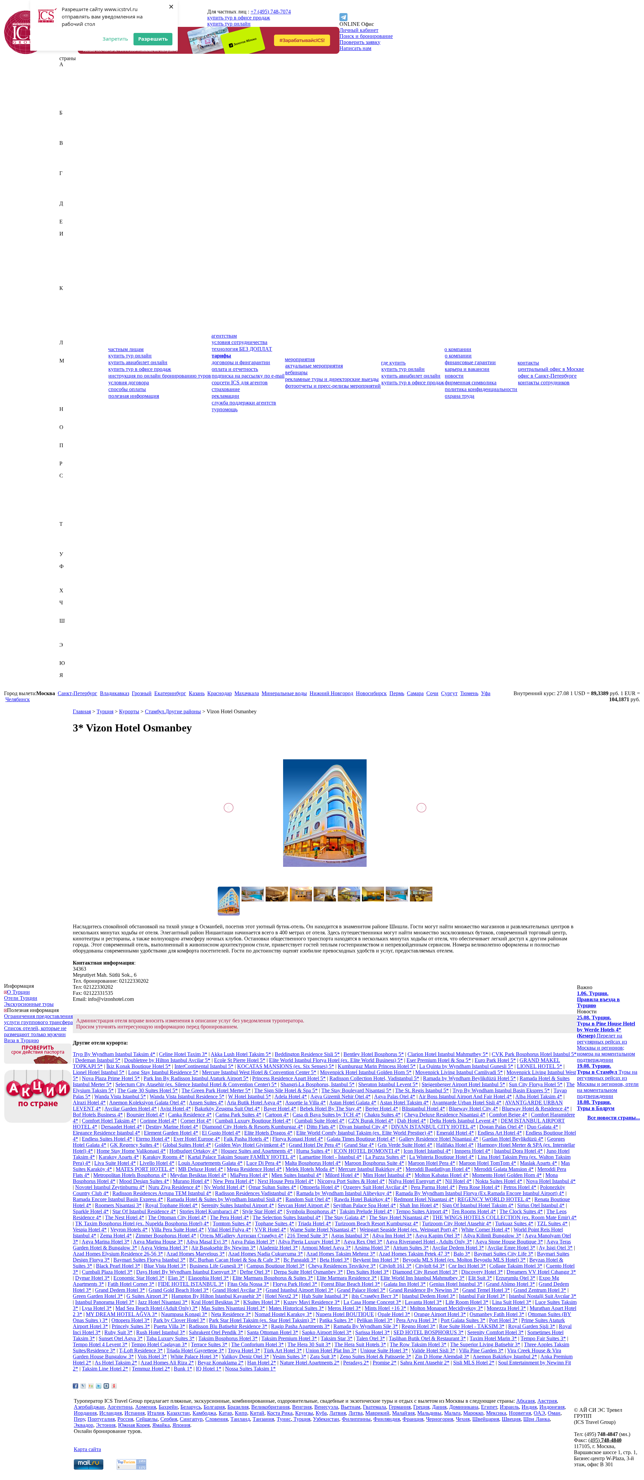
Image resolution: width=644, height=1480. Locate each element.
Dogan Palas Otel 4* (501, 1127)
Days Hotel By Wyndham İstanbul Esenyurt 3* (186, 1272)
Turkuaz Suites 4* (514, 1223)
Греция (67, 191)
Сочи (432, 693)
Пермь (396, 693)
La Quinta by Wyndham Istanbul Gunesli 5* (466, 1066)
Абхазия (68, 70)
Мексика (69, 397)
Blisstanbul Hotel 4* (423, 1108)
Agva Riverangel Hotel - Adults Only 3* (429, 1241)
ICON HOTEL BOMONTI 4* (367, 1151)
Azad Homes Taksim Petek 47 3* (414, 1254)
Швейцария (72, 627)
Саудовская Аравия (81, 481)
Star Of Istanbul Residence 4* (144, 1211)
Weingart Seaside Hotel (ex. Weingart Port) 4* (409, 1229)
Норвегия (70, 421)
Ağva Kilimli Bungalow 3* (492, 1235)
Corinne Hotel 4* (158, 1121)
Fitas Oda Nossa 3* (248, 1284)
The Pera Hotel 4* (229, 1217)
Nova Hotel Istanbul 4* (551, 1181)
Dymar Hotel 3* (92, 1278)
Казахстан (71, 294)
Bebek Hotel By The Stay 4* (331, 1108)
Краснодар (219, 693)
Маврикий (71, 367)
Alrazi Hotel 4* (89, 1102)
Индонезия (72, 252)
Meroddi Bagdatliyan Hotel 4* (438, 1169)
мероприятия (300, 359)
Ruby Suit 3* (118, 1332)
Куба (64, 330)
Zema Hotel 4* (116, 1235)
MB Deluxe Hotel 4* (200, 1169)
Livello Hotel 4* (157, 1163)
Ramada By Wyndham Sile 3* (365, 1326)
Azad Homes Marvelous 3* (195, 1254)
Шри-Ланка (72, 639)
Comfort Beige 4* (508, 1114)
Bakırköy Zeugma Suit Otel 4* (227, 1108)
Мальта (67, 385)
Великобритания (78, 149)
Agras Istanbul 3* (350, 1235)
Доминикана (74, 215)
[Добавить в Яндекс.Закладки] (114, 1386)
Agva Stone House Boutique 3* (509, 1241)
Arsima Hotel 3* (371, 1248)
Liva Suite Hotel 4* (115, 1163)
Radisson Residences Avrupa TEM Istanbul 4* (161, 1193)
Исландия (70, 270)
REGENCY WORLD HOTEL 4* (494, 1199)
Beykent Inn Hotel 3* (376, 1260)
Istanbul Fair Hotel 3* (482, 1296)
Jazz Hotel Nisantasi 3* (162, 1302)
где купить (393, 363)
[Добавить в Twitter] (98, 1386)
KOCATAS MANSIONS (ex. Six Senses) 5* (285, 1066)
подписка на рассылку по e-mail (248, 376)
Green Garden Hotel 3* (98, 1296)
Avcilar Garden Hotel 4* (130, 1108)
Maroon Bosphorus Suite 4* (374, 1163)
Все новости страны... (613, 1117)
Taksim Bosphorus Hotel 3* (228, 1338)
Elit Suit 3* (480, 1278)
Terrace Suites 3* (209, 1344)
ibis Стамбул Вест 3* (375, 1296)
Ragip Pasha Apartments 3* (300, 1326)
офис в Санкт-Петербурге (547, 376)
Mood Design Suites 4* (144, 1181)
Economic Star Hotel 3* (138, 1278)
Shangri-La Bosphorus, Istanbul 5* (317, 1084)
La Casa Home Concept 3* (372, 1302)
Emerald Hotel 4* (455, 1133)
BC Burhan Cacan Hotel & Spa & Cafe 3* (234, 1260)
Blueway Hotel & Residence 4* (535, 1108)
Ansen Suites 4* (206, 1102)
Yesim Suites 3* (289, 1356)
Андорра (69, 94)
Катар (66, 306)
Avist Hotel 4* (175, 1108)
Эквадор (69, 651)
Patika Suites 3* (336, 1320)
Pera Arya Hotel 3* (416, 1320)
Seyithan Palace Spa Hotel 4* (364, 1205)
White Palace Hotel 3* (194, 1356)
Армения (69, 107)
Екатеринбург (170, 693)
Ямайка (68, 681)
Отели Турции (20, 998)
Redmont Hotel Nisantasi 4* (424, 1199)
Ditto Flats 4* (321, 1127)
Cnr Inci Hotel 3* (467, 1266)
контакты (528, 363)
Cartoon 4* (277, 1114)
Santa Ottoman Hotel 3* (272, 1332)
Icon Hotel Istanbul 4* (427, 1151)
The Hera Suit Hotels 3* (360, 1344)
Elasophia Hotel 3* (208, 1278)
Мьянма (68, 403)
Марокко (69, 391)
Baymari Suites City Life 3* (503, 1254)
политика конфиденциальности (481, 389)
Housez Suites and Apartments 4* (256, 1151)
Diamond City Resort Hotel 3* (425, 1272)
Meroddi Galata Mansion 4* (504, 1169)
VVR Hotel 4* (270, 1229)
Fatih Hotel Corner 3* (131, 1284)
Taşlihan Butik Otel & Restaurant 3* (427, 1338)
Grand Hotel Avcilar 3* (237, 1290)
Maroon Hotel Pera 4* (431, 1163)
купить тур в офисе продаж (238, 17)
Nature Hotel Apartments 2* (309, 1362)
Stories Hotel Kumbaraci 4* (208, 1211)
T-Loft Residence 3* (141, 1350)
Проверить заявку (359, 42)
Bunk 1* (183, 1368)
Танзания (70, 536)
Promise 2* (384, 1362)
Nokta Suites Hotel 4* (498, 1181)
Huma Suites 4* (313, 1151)
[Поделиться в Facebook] (75, 1386)
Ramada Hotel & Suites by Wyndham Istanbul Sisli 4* (224, 1199)
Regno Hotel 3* (418, 1326)
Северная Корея (77, 488)
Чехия (66, 615)
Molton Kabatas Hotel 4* (441, 1175)
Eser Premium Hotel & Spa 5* (439, 1060)
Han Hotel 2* (261, 1362)
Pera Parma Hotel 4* (433, 1187)
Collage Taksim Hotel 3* (515, 1266)
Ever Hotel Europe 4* (196, 1139)
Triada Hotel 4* (314, 1223)
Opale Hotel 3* (394, 1314)
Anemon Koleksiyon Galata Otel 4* (147, 1102)
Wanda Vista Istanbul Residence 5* (187, 1096)
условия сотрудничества (239, 342)
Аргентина (72, 100)
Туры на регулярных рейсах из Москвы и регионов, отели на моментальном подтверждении (608, 1081)
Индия (66, 246)
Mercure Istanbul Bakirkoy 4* (370, 1169)
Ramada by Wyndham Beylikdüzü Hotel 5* (469, 1078)
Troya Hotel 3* (244, 1350)
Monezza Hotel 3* (506, 1308)
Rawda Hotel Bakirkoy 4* (362, 1199)
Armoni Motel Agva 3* (326, 1248)
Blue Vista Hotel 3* (165, 1266)
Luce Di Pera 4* (263, 1163)
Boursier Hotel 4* (145, 1114)
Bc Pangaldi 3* (299, 1260)
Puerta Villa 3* (169, 1326)
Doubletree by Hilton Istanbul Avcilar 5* (167, 1060)
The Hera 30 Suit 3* (309, 1344)
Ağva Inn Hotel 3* (392, 1235)
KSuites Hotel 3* (261, 1302)
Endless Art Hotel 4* (500, 1133)
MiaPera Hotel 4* (249, 1175)
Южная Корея (75, 669)
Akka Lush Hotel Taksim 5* (241, 1054)
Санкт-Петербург (77, 693)
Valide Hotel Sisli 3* (433, 1350)
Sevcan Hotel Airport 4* (303, 1205)
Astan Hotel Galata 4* (352, 1102)
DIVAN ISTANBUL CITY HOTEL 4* (433, 1127)
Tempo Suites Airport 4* (422, 1211)
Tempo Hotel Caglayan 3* (159, 1344)
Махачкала (246, 693)
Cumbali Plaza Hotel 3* (107, 1272)
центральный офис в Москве (551, 369)
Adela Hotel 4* (290, 1096)
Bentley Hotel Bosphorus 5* (373, 1054)
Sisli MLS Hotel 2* (473, 1362)
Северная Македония (83, 494)
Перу (65, 451)
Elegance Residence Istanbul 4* (106, 1133)
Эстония (69, 657)
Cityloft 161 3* (395, 1266)
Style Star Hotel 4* (262, 1211)
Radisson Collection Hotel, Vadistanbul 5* (374, 1078)
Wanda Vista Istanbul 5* (120, 1096)
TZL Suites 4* (552, 1223)
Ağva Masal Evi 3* (206, 1241)
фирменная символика (470, 382)
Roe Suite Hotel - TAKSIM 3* (471, 1326)
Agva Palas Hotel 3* (253, 1241)
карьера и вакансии (467, 369)
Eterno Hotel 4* (153, 1139)
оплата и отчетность (235, 369)
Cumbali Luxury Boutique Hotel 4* (253, 1121)
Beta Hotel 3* (334, 1260)
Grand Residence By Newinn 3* (424, 1290)
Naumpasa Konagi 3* (184, 1314)
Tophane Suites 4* (274, 1223)
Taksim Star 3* (337, 1338)
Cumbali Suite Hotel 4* (319, 1121)
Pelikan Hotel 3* (374, 1320)
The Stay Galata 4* (344, 1217)
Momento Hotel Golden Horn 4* (507, 1175)
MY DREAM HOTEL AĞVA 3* (121, 1314)
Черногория (73, 608)
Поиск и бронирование (366, 36)
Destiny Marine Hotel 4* (172, 1127)
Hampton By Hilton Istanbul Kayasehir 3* (216, 1296)
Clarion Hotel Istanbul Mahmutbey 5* (448, 1054)
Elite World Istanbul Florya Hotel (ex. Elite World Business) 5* (336, 1060)
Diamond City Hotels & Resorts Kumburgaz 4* (252, 1127)
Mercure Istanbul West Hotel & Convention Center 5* (259, 1072)
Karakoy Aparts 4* (119, 1157)
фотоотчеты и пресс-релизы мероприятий (333, 386)
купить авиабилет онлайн (137, 362)
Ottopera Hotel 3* (130, 1320)
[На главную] (26, 52)
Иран (65, 264)
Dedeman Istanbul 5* (97, 1060)
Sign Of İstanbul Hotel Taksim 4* (478, 1205)
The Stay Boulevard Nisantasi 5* (356, 1090)
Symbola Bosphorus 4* (311, 1211)
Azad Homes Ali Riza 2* (167, 1362)
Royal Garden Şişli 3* (531, 1326)
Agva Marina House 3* (158, 1241)
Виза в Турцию (21, 1040)
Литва (66, 354)
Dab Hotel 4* (411, 1121)
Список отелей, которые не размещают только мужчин (35, 1031)
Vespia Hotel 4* (90, 1229)
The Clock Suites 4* (521, 1211)
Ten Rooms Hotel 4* (473, 1211)
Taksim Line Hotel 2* (105, 1368)
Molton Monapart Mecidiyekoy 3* (446, 1308)
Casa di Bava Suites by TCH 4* (326, 1114)
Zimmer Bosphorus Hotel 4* (166, 1235)
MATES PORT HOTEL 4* (145, 1169)
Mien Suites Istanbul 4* (296, 1175)
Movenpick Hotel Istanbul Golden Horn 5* (366, 1072)
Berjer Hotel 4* (381, 1108)
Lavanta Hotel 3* (423, 1302)
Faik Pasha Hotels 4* (246, 1139)
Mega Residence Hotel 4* (254, 1169)
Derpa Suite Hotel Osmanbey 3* (308, 1272)
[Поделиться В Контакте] (106, 1386)
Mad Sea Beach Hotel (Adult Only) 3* (156, 1308)
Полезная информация (33, 1010)
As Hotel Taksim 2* (116, 1362)
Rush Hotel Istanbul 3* (160, 1332)
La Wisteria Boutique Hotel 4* (441, 1157)
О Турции (18, 992)
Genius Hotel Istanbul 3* (455, 1284)
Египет (67, 227)
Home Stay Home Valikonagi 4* (131, 1151)
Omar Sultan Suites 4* (272, 1187)
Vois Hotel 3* (152, 1356)
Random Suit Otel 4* (307, 1199)
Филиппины (73, 572)
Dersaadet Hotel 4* (121, 1127)
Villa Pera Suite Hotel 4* (177, 1229)
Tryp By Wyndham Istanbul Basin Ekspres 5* (501, 1090)
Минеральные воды (284, 693)
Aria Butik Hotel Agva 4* (254, 1102)
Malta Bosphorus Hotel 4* (313, 1163)
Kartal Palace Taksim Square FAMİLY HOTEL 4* (242, 1157)
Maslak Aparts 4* (538, 1163)
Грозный (142, 693)
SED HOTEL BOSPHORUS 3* (428, 1332)
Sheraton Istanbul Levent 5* (388, 1084)
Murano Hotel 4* (191, 1181)
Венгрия (69, 155)
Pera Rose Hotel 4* (479, 1187)
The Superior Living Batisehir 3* (485, 1344)
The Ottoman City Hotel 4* (177, 1217)
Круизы (304, 1413)
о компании (457, 349)
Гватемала (71, 179)
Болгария (69, 131)
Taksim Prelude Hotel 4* (365, 1211)
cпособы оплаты (127, 389)
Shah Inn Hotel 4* (418, 1205)
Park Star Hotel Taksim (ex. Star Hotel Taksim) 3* (262, 1320)
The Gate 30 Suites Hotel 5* (147, 1090)
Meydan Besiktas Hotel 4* (198, 1175)
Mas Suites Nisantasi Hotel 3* (233, 1308)
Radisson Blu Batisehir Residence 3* (228, 1326)
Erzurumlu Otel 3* (515, 1278)
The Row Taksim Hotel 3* (418, 1344)
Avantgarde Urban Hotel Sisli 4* (466, 1102)
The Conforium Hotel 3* (257, 1344)
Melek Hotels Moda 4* (309, 1169)
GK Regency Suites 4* (134, 1145)
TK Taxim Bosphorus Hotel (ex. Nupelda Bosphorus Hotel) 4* (142, 1223)
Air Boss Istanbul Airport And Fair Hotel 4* (465, 1096)
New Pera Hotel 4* (233, 1181)
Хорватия (70, 596)
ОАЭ (65, 433)
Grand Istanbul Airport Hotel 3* (299, 1290)
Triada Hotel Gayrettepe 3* (195, 1350)
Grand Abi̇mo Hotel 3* (510, 1284)
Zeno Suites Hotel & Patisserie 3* (375, 1356)
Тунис (66, 542)
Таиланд (69, 530)
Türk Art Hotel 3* (283, 1350)
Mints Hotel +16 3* (385, 1308)
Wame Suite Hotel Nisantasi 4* (323, 1229)
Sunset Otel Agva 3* (121, 1338)
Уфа (485, 693)
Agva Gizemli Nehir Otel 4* (340, 1096)
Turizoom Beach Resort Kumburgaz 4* (376, 1223)
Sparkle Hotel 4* (91, 1211)
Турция (67, 548)
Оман (65, 439)
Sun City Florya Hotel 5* (535, 1084)
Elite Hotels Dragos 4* (268, 1133)
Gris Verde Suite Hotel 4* (405, 1145)
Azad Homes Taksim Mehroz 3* (340, 1254)
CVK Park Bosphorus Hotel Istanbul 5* (534, 1054)
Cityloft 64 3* (430, 1266)
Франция (69, 584)
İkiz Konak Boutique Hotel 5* (138, 1066)
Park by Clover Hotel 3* (179, 1320)
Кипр (65, 312)
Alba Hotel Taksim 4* (538, 1096)
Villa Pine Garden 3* (481, 1350)
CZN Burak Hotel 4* (370, 1121)
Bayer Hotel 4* (280, 1108)
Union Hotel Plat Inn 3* (331, 1350)
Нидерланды (74, 415)
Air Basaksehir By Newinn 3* (223, 1248)
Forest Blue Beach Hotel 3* (350, 1284)
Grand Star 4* (359, 1145)
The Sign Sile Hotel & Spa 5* (286, 1090)
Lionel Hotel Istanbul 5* (98, 1072)
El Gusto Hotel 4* (221, 1133)
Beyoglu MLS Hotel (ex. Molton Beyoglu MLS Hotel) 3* (464, 1260)
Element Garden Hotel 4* (171, 1133)
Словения (70, 518)
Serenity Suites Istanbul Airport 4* (237, 1205)
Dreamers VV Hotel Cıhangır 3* (541, 1272)
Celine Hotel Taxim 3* (183, 1054)
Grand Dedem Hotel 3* (120, 1290)
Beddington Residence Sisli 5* (307, 1054)
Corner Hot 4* (195, 1121)
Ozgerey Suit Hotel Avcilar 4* (375, 1187)
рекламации (225, 396)
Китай (66, 318)
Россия (67, 469)
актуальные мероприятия (314, 366)
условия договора (128, 382)
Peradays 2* (356, 1362)
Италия (67, 282)
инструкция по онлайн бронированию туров (159, 376)
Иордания (70, 258)
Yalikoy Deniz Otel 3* (245, 1356)
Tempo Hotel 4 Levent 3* (100, 1344)
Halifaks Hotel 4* (455, 1145)
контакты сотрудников (544, 382)
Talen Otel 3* (370, 1338)
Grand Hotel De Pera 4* (314, 1145)
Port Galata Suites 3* (463, 1320)
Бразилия (69, 137)
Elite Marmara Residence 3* (347, 1278)
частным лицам (126, 349)
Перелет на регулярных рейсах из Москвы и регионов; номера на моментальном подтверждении (606, 1039)
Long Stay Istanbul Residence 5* (163, 1072)
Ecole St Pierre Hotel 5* (239, 1060)
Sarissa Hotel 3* (372, 1332)
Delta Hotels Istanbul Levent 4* (463, 1121)
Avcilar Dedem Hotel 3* (458, 1248)
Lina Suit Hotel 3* (511, 1302)
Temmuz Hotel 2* (151, 1368)
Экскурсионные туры (29, 1004)
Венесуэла (71, 161)
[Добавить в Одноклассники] (91, 1386)
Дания (66, 209)
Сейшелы (70, 500)
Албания (69, 88)
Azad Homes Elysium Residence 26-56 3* (118, 1254)
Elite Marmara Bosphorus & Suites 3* (272, 1278)
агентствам (224, 336)
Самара (415, 693)
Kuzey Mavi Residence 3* (311, 1302)
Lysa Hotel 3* (97, 1308)
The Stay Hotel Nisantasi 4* (399, 1217)
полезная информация (133, 396)
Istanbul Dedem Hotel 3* (428, 1296)
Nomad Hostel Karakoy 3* (283, 1314)
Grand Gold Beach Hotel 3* (179, 1290)
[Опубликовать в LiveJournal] (83, 1386)
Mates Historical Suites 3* (296, 1308)
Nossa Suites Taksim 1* (250, 1368)
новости (454, 376)
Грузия (67, 197)
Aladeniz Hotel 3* (278, 1248)
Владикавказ (114, 693)
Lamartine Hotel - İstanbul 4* (330, 1157)
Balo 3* (461, 1254)
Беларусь (69, 125)
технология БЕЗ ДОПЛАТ (242, 349)
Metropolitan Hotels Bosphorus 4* (129, 1175)
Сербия (67, 506)
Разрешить (153, 38)
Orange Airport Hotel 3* (440, 1314)
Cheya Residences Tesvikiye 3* (342, 1266)
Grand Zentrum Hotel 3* (540, 1290)
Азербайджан (74, 82)
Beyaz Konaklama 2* (221, 1362)
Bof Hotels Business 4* (98, 1114)
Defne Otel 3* (255, 1272)
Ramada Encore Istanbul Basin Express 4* (118, 1199)
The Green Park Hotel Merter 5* (216, 1090)
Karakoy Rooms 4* (163, 1157)
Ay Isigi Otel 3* (556, 1248)
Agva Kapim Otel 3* (437, 1235)
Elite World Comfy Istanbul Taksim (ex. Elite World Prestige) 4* (364, 1133)
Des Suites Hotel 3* (367, 1272)
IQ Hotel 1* (208, 1368)
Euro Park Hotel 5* (495, 1060)
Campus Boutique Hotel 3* (276, 1266)
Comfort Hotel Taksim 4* (109, 1121)
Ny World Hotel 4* (224, 1187)
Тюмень (469, 693)
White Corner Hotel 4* (485, 1229)
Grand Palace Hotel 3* (361, 1290)
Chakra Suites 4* (382, 1114)
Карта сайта (87, 1449)
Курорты (129, 711)
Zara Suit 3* (323, 1356)
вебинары (296, 372)
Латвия (67, 348)
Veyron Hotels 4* (129, 1229)
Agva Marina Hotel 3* (105, 1241)
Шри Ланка (536, 1419)
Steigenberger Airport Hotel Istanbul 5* (463, 1084)
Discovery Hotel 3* (482, 1272)
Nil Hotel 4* (458, 1181)
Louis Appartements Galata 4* (210, 1163)
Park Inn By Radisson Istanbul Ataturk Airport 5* (196, 1078)
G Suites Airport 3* (147, 1296)
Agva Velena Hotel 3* (164, 1248)
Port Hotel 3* (503, 1320)
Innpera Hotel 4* (472, 1151)
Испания (69, 276)
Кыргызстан (73, 336)
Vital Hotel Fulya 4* (229, 1229)
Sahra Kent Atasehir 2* (424, 1362)
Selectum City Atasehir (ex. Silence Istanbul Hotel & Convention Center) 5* (196, 1084)
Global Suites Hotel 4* (187, 1145)
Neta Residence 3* (231, 1314)
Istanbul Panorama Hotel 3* (104, 1302)
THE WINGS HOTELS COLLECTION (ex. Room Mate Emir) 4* (504, 1217)
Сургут (449, 693)
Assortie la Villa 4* (305, 1102)
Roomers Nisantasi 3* (118, 1205)
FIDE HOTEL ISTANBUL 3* (191, 1284)
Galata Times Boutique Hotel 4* (361, 1139)
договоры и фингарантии (241, 362)
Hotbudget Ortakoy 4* (193, 1151)
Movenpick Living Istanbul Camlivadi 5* (459, 1072)
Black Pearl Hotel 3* (118, 1266)
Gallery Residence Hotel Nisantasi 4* (438, 1139)
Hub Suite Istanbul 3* (325, 1296)
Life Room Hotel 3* (466, 1302)
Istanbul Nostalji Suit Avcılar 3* (542, 1296)
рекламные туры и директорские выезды (332, 379)
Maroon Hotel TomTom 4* (487, 1163)
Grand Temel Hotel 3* (486, 1290)
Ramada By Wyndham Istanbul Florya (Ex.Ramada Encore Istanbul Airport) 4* (479, 1193)
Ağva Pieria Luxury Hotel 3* (309, 1241)
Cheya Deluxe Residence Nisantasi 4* (444, 1114)
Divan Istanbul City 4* (363, 1127)
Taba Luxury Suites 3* (170, 1338)
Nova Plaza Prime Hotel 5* (111, 1078)
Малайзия (70, 373)
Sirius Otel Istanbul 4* (541, 1205)
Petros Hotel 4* (519, 1187)
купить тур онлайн (229, 24)
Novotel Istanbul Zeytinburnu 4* (110, 1187)
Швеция (68, 633)
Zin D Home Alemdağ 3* (442, 1356)
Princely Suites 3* (131, 1326)
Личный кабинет (358, 30)
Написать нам (355, 48)
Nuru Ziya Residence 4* (174, 1187)
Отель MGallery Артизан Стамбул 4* (241, 1235)
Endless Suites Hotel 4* (107, 1139)
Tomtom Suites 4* (232, 1223)
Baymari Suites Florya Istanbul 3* (149, 1260)
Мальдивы (71, 379)
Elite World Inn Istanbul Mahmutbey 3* (422, 1278)
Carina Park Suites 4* (238, 1114)
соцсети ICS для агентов (240, 382)
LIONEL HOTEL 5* (539, 1066)
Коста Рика (72, 324)
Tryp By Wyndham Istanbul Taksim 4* (114, 1054)
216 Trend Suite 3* (307, 1235)
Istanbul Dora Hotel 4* (518, 1151)
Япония (68, 687)
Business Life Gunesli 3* (216, 1266)
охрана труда (459, 396)
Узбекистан (72, 560)
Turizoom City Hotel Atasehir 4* (456, 1223)
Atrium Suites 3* (411, 1248)
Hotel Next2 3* (281, 1296)
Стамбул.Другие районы (173, 711)
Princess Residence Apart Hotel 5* (289, 1078)
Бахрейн (68, 119)
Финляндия (72, 578)
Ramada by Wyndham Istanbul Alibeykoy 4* (344, 1193)
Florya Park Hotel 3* (295, 1284)
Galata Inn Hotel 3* (405, 1284)
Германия (70, 185)
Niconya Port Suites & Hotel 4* (351, 1181)
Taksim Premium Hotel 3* (289, 1338)
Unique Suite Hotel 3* (384, 1350)
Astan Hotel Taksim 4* (404, 1102)
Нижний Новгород (331, 693)
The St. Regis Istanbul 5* (422, 1090)
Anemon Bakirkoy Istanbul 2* (505, 1356)
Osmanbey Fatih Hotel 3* (497, 1314)
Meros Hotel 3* (344, 1308)
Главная (82, 711)
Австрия (69, 76)
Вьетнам (69, 167)
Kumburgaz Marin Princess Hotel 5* (377, 1066)
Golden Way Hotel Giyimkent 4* (250, 1145)
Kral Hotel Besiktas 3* (215, 1302)
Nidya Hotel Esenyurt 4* (414, 1181)
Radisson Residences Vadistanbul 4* (253, 1193)
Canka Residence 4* (190, 1114)
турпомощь (224, 409)
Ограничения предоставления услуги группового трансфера (38, 1019)
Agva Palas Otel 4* (394, 1096)
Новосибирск (371, 693)
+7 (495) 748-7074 (271, 11)
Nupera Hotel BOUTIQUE (345, 1314)
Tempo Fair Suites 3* (543, 1338)
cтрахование (226, 389)
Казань (197, 693)
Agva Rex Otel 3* (362, 1241)
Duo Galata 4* (542, 1127)
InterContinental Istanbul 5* (203, 1066)
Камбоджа (71, 300)
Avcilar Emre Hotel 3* (511, 1248)
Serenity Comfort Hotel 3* (495, 1332)
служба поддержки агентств (244, 403)
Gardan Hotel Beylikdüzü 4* (512, 1139)
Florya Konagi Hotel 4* (297, 1139)
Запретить (115, 38)
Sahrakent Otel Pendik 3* (216, 1332)
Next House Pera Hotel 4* (286, 1181)
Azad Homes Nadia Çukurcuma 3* (265, 1254)
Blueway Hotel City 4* (473, 1108)
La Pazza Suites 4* (385, 1157)
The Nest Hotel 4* (124, 1217)
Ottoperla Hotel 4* (319, 1187)
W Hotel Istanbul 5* (249, 1096)
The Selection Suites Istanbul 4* (287, 1217)
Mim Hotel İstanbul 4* (387, 1175)
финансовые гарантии (470, 362)
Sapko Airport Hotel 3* (327, 1332)
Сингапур (70, 512)
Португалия (73, 457)
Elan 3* (176, 1278)
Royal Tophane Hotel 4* (171, 1205)
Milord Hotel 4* (342, 1175)
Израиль (68, 240)
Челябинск (17, 699)
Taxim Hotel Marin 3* (493, 1338)
